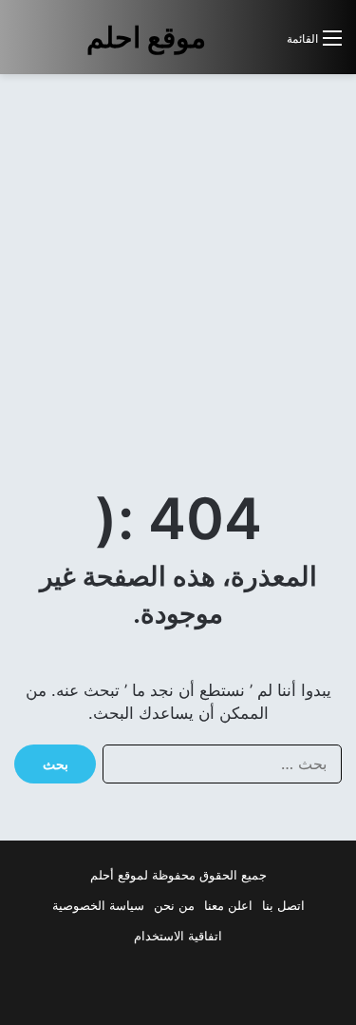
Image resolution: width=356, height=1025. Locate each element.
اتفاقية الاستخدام (178, 935)
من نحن (174, 905)
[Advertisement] (178, 271)
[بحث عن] (262, 45)
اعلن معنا (228, 905)
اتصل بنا (283, 905)
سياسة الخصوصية (98, 905)
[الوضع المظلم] (229, 45)
